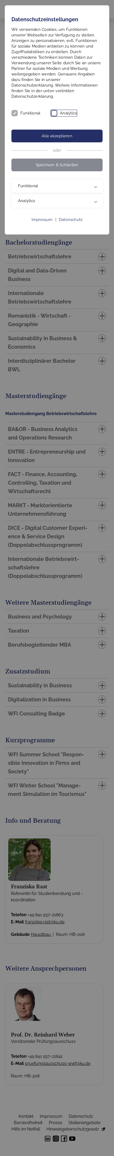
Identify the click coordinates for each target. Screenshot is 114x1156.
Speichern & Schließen (57, 165)
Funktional (30, 113)
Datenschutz (70, 219)
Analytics (68, 113)
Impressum (42, 219)
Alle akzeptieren (57, 136)
